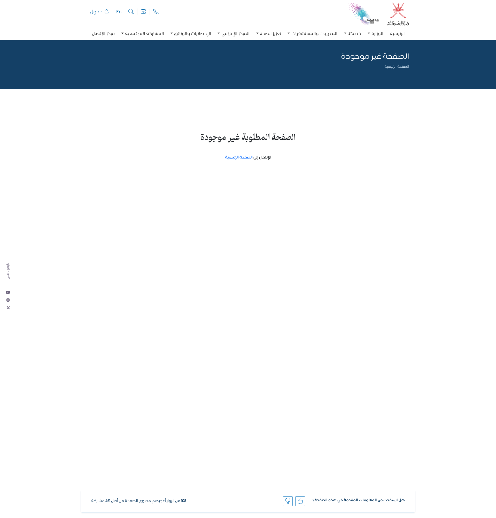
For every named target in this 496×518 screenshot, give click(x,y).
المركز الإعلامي (235, 34)
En (118, 12)
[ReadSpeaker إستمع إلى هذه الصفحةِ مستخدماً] (408, 74)
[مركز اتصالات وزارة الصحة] (156, 12)
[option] (375, 34)
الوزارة (377, 34)
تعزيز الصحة (270, 34)
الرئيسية (397, 34)
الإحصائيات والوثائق (192, 34)
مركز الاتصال (103, 34)
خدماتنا (354, 34)
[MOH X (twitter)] (8, 308)
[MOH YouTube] (8, 292)
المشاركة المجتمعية (144, 34)
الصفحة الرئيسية (396, 67)
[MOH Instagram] (8, 300)
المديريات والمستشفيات (314, 34)
